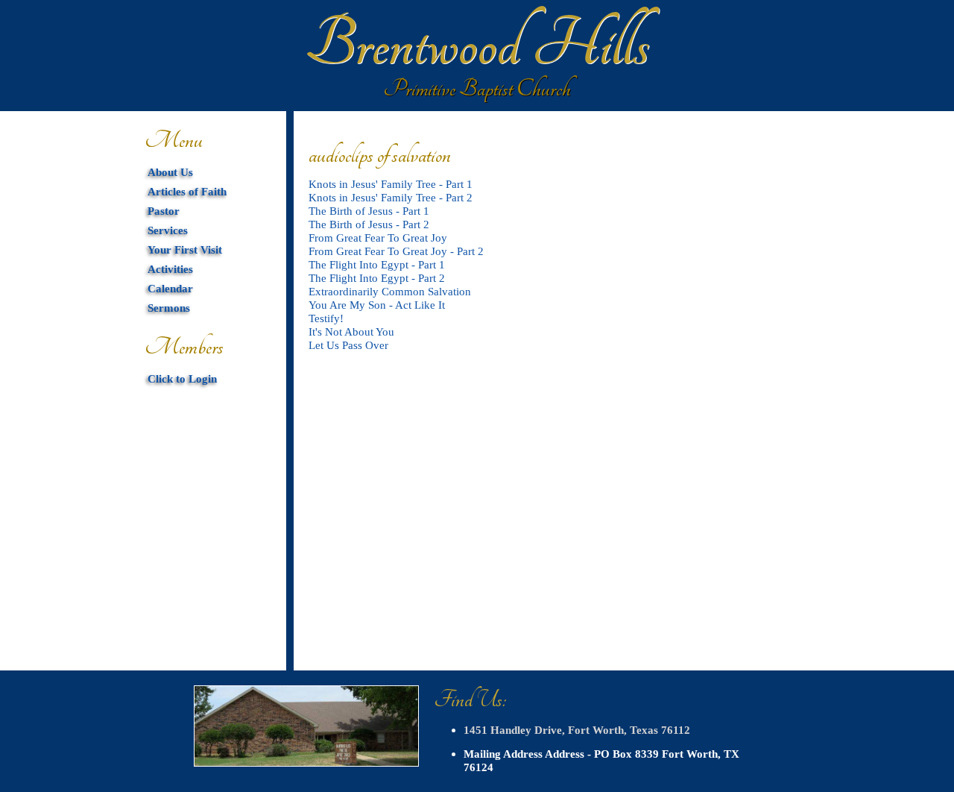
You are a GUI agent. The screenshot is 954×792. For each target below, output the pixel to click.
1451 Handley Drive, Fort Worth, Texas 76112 (577, 729)
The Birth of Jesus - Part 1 (369, 210)
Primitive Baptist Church (477, 88)
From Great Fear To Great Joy (378, 237)
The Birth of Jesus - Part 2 (369, 224)
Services (168, 230)
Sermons (169, 307)
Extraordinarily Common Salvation (390, 291)
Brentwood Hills (477, 44)
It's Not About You (351, 331)
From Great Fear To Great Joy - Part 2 (396, 251)
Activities (170, 269)
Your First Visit (185, 249)
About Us (170, 172)
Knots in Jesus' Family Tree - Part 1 (391, 183)
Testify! (326, 318)
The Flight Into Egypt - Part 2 (377, 277)
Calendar (170, 288)
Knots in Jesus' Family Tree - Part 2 (391, 197)
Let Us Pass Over (348, 345)
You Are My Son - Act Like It (377, 304)
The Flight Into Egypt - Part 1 (377, 264)
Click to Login (182, 378)
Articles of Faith (187, 191)
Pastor (164, 210)
